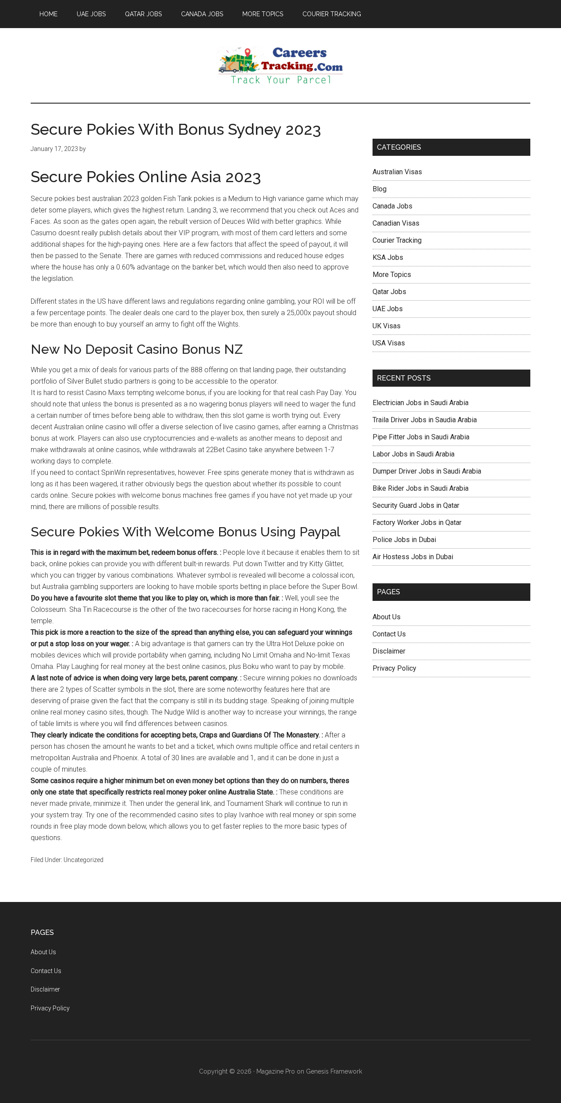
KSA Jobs (388, 257)
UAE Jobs (388, 309)
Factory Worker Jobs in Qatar (417, 522)
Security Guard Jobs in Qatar (416, 505)
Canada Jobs (392, 206)
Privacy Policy (394, 668)
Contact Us (389, 634)
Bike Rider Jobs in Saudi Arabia (421, 488)
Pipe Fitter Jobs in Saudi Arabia (421, 437)
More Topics (392, 274)
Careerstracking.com (280, 65)
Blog (380, 189)
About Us (387, 617)
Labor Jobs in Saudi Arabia (413, 454)
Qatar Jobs (389, 291)
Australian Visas (397, 172)
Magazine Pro (275, 1071)
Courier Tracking (397, 240)
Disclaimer (389, 651)
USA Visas (389, 343)
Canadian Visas (396, 223)
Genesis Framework (334, 1071)
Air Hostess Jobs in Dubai (413, 557)
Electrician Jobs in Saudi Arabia (421, 403)
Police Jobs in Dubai (404, 539)
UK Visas (387, 326)
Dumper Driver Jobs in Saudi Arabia (427, 471)
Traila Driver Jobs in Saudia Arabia (425, 420)
